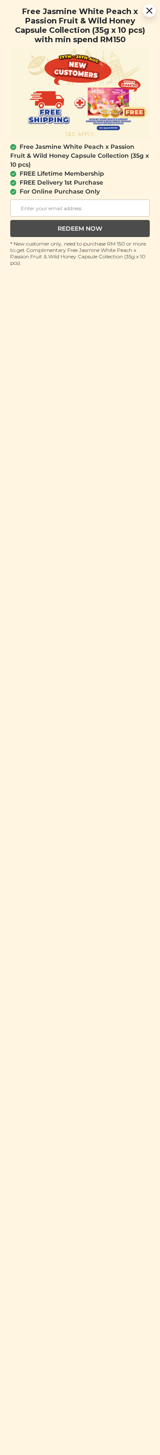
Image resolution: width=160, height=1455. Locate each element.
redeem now (80, 228)
